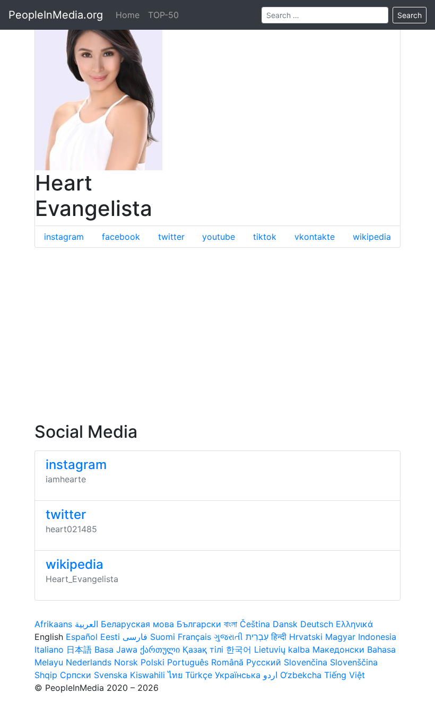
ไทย (175, 675)
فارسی (135, 636)
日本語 (79, 649)
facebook (121, 236)
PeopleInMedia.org (55, 14)
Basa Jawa (115, 649)
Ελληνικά (354, 624)
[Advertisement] (217, 335)
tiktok (264, 236)
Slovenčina (305, 662)
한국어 (238, 649)
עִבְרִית (257, 636)
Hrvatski (306, 636)
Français (194, 636)
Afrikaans (53, 624)
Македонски (338, 649)
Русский (263, 662)
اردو (270, 675)
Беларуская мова (137, 624)
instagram (64, 236)
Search (409, 15)
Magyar (340, 636)
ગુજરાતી (228, 636)
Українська (237, 675)
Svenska (110, 675)
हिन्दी (278, 636)
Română (227, 662)
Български (199, 624)
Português (187, 662)
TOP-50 (163, 15)
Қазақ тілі (202, 649)
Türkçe (198, 675)
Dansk (285, 624)
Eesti (110, 636)
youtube (218, 236)
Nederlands (88, 662)
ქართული (160, 649)
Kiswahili (147, 675)
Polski (152, 662)
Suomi (162, 636)
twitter (171, 236)
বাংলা (230, 624)
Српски (75, 675)
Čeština (255, 624)
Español (82, 636)
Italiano (49, 649)
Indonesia (377, 636)
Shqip (45, 675)
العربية (86, 624)
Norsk (126, 662)
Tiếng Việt (344, 675)
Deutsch (316, 624)
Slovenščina (354, 662)
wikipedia (372, 236)
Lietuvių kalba (282, 649)
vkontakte (314, 236)
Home (128, 15)
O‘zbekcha (300, 675)
